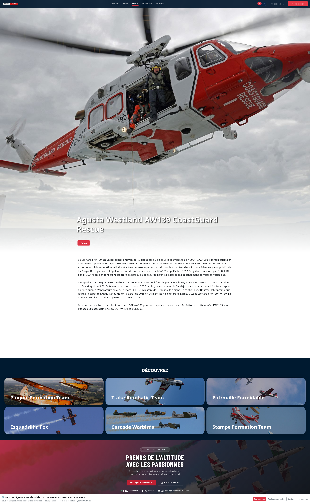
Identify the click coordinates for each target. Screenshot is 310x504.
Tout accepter (259, 499)
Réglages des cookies (276, 499)
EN (264, 4)
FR (259, 4)
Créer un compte (172, 482)
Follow (84, 243)
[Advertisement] (155, 340)
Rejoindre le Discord (143, 482)
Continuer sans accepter (298, 499)
